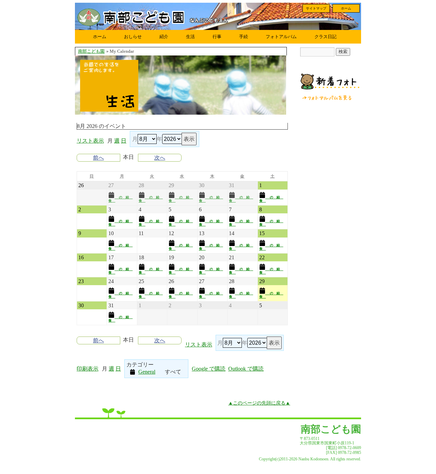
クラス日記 (325, 36)
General (146, 372)
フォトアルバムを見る (327, 98)
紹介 (163, 36)
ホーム (346, 8)
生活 (190, 36)
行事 (217, 36)
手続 (243, 36)
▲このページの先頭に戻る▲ (259, 403)
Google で (208, 369)
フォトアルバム (281, 36)
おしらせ (133, 36)
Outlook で (246, 369)
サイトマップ (316, 8)
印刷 (87, 369)
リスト (90, 141)
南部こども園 (91, 51)
